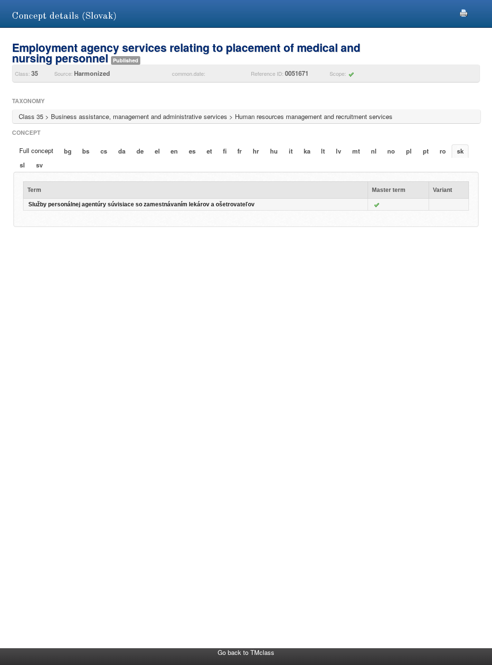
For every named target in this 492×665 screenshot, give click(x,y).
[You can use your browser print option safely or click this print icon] (463, 11)
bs (85, 150)
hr (256, 150)
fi (225, 150)
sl (22, 164)
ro (443, 150)
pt (426, 150)
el (157, 150)
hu (274, 150)
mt (356, 150)
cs (103, 150)
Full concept (36, 150)
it (291, 150)
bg (68, 150)
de (140, 150)
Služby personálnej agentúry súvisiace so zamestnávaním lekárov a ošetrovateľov (141, 204)
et (209, 150)
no (391, 150)
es (192, 150)
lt (323, 150)
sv (39, 164)
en (174, 150)
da (121, 150)
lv (338, 150)
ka (307, 150)
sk (460, 150)
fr (239, 150)
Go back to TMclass (246, 652)
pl (409, 150)
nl (374, 150)
